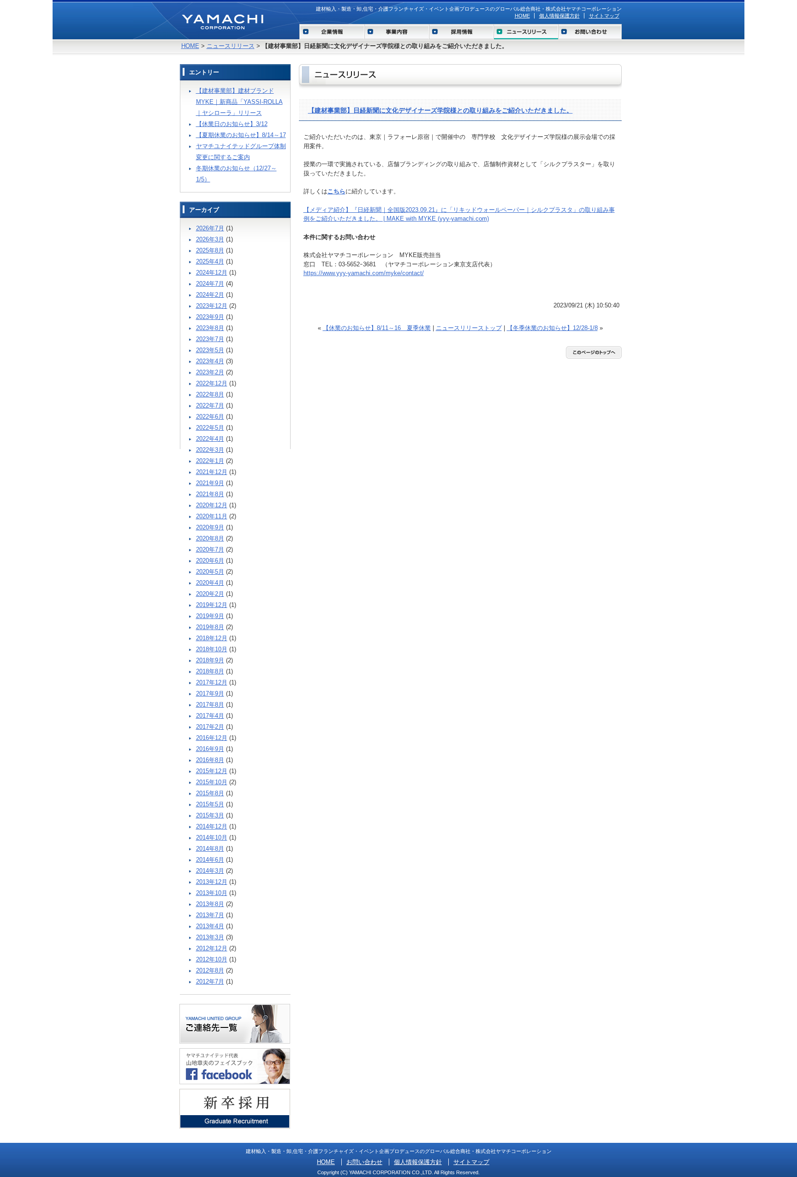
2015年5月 (210, 804)
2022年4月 (210, 438)
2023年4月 (210, 361)
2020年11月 (211, 516)
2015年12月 (211, 771)
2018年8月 (210, 671)
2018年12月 (211, 638)
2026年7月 (210, 228)
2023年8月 (210, 327)
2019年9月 (210, 616)
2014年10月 (211, 837)
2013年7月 (210, 915)
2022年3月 (210, 449)
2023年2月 (210, 372)
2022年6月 (210, 416)
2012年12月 (211, 948)
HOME (522, 15)
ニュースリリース (231, 45)
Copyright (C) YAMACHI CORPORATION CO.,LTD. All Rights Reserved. (398, 1172)
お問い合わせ (364, 1162)
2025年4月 (210, 261)
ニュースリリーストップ (469, 327)
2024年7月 (210, 283)
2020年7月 (210, 549)
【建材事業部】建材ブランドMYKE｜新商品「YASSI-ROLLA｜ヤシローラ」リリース (239, 101)
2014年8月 (210, 848)
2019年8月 (210, 627)
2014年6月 (210, 859)
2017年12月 (211, 682)
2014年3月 (210, 870)
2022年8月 (210, 394)
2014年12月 (211, 826)
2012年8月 (210, 970)
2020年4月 (210, 582)
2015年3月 (210, 815)
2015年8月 (210, 793)
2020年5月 (210, 571)
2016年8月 (210, 760)
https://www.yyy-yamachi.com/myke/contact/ (363, 273)
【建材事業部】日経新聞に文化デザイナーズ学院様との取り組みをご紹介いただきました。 (440, 110)
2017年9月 (210, 693)
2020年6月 (210, 560)
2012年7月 (210, 981)
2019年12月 (211, 604)
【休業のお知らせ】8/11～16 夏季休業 (377, 327)
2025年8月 (210, 250)
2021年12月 (211, 471)
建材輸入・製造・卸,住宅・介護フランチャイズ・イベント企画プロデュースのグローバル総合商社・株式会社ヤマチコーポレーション (469, 9)
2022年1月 (210, 460)
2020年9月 (210, 527)
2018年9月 (210, 660)
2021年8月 (210, 494)
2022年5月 (210, 427)
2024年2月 (210, 294)
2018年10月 (211, 649)
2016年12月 (211, 737)
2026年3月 (210, 239)
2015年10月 (211, 782)
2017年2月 (210, 726)
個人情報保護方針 (559, 15)
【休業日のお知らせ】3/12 (232, 123)
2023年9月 (210, 316)
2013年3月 (210, 937)
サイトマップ (604, 15)
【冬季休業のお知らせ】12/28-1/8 (552, 327)
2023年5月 (210, 350)
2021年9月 (210, 483)
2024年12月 (211, 272)
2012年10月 (211, 959)
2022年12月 (211, 383)
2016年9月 (210, 748)
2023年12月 (211, 305)
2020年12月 (211, 505)
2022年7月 (210, 405)
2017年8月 (210, 704)
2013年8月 (210, 904)
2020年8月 (210, 538)
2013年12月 (211, 881)
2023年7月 (210, 339)
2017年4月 (210, 715)
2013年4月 (210, 926)
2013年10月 (211, 892)
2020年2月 (210, 593)
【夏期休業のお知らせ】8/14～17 (241, 135)
